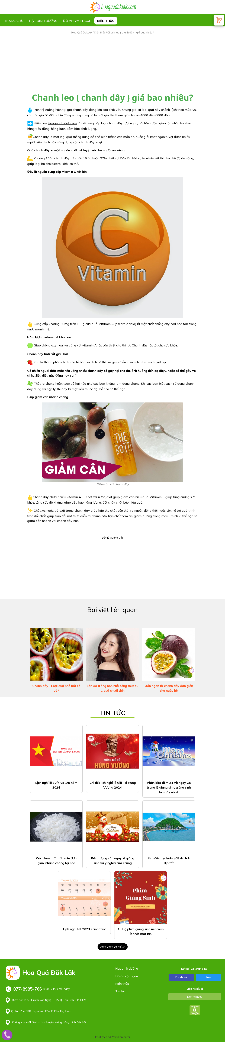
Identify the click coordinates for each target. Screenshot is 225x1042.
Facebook (181, 977)
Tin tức (120, 991)
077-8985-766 (27, 989)
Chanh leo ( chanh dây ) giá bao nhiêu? (130, 32)
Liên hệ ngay (194, 996)
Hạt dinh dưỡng (43, 21)
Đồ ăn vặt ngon (77, 21)
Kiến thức (105, 21)
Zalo (208, 977)
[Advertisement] (112, 63)
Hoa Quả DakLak (81, 32)
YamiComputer (121, 1037)
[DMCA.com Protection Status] (194, 1010)
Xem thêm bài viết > (112, 946)
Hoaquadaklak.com (62, 123)
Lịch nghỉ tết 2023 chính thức (84, 929)
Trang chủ (13, 21)
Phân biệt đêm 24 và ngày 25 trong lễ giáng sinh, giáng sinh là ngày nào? (169, 787)
